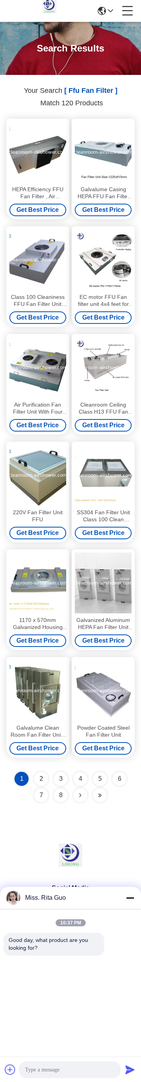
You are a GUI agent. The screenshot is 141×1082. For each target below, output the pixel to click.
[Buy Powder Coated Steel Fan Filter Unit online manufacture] (103, 690)
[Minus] (130, 898)
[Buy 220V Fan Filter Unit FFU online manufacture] (37, 475)
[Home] (70, 865)
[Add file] (10, 1069)
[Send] (130, 1069)
